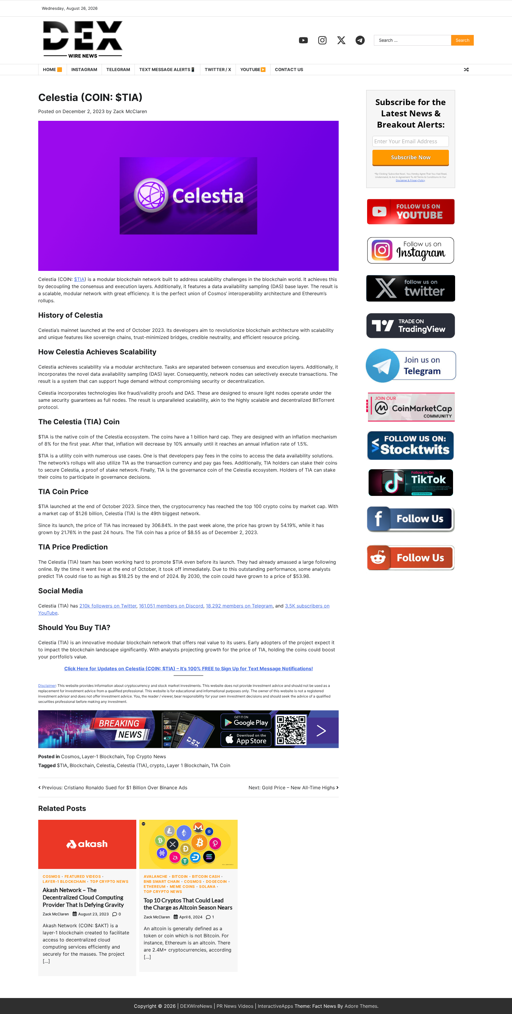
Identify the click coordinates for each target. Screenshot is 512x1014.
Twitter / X (218, 69)
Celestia (105, 765)
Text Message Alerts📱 (167, 69)
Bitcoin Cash (206, 876)
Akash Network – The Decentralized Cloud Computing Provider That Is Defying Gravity (83, 897)
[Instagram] (322, 40)
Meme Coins (182, 886)
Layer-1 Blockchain (103, 756)
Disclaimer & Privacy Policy (410, 180)
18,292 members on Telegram (239, 606)
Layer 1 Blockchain (188, 765)
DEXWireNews (196, 1006)
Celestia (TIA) (132, 765)
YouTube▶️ (253, 69)
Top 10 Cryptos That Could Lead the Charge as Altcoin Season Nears (188, 904)
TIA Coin (220, 765)
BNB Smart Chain (162, 881)
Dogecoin (216, 881)
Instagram (84, 69)
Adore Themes (361, 1006)
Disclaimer (47, 685)
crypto (157, 765)
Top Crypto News (146, 756)
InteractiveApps (275, 1006)
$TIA (79, 279)
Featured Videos (83, 876)
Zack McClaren (130, 111)
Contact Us (289, 69)
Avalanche (156, 876)
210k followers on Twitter (107, 606)
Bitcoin (180, 876)
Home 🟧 (52, 69)
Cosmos (70, 756)
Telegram (118, 69)
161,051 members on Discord (171, 606)
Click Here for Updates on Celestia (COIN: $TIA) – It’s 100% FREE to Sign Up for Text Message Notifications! (188, 668)
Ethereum (154, 886)
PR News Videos (235, 1006)
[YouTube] (303, 40)
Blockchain (82, 765)
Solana (207, 886)
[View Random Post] (466, 69)
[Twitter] (341, 40)
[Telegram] (360, 40)
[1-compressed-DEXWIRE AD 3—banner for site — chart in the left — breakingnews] (188, 746)
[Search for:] (412, 40)
